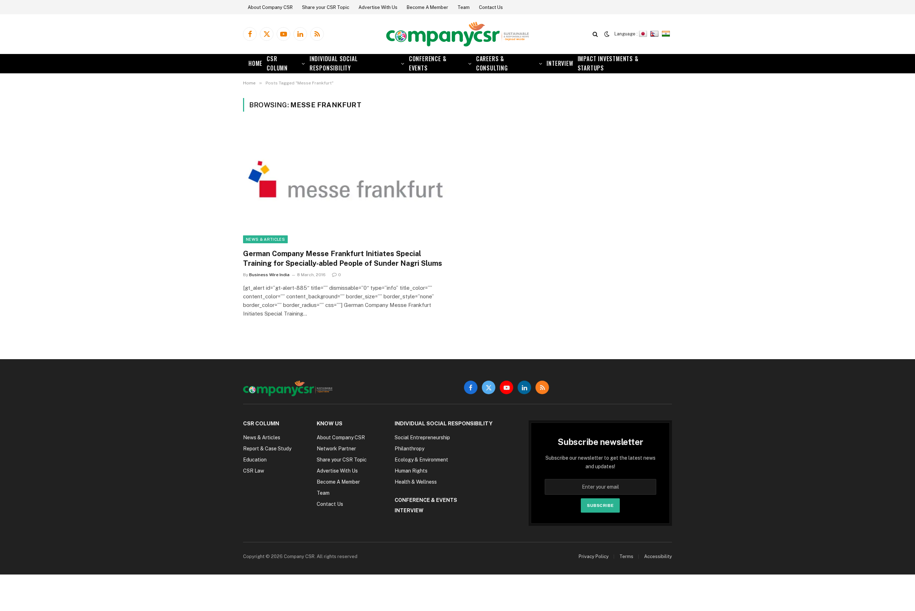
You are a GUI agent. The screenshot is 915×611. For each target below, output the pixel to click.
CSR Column (277, 63)
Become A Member (427, 7)
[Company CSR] (457, 34)
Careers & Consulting (492, 63)
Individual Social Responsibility (334, 63)
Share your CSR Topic (325, 7)
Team (464, 7)
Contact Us (491, 7)
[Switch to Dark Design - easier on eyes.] (607, 34)
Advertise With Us (377, 7)
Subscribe (600, 505)
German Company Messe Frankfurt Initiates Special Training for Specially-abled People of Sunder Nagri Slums (342, 258)
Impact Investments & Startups (608, 63)
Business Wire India (269, 274)
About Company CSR (270, 7)
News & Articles (265, 239)
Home (255, 63)
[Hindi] (667, 34)
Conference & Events (428, 63)
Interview (559, 63)
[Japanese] (644, 34)
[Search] (595, 34)
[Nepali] (655, 34)
